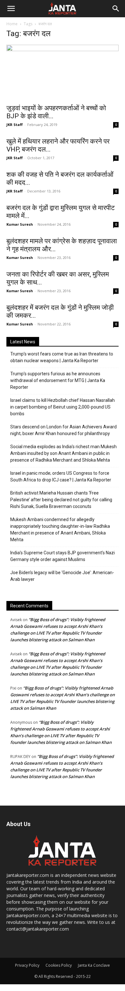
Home (12, 24)
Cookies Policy (59, 965)
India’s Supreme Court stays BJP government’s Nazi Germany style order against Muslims (62, 556)
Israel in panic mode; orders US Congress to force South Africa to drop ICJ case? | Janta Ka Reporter (60, 476)
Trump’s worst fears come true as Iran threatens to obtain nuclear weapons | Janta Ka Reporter (61, 357)
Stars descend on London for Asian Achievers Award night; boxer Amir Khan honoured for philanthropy (63, 430)
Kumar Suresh (19, 224)
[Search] (116, 8)
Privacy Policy (27, 965)
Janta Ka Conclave (94, 965)
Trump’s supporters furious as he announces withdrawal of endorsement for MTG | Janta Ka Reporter (57, 380)
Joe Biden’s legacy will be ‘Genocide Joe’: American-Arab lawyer (62, 576)
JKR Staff (14, 124)
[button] (11, 8)
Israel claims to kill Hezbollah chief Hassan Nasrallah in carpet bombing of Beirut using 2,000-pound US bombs (62, 407)
